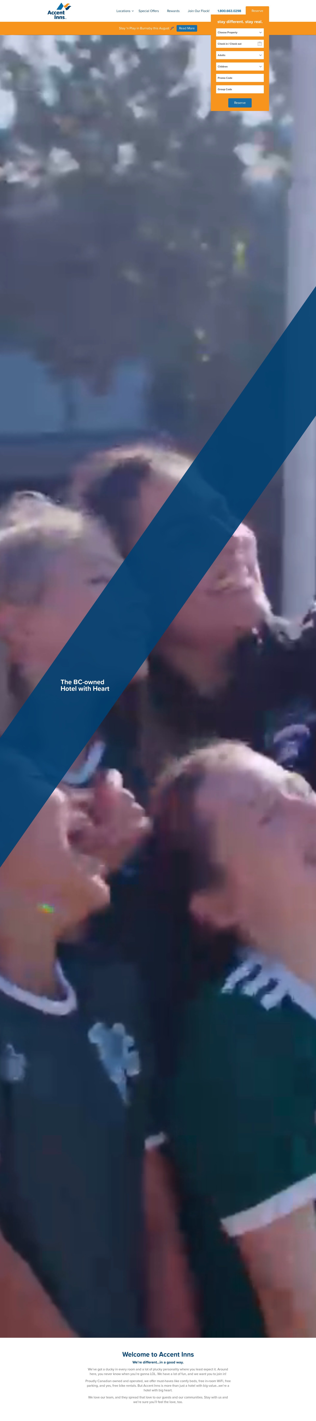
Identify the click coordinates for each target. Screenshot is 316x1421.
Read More (187, 28)
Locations (123, 10)
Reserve (257, 11)
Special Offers (149, 10)
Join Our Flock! (199, 10)
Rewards (173, 10)
